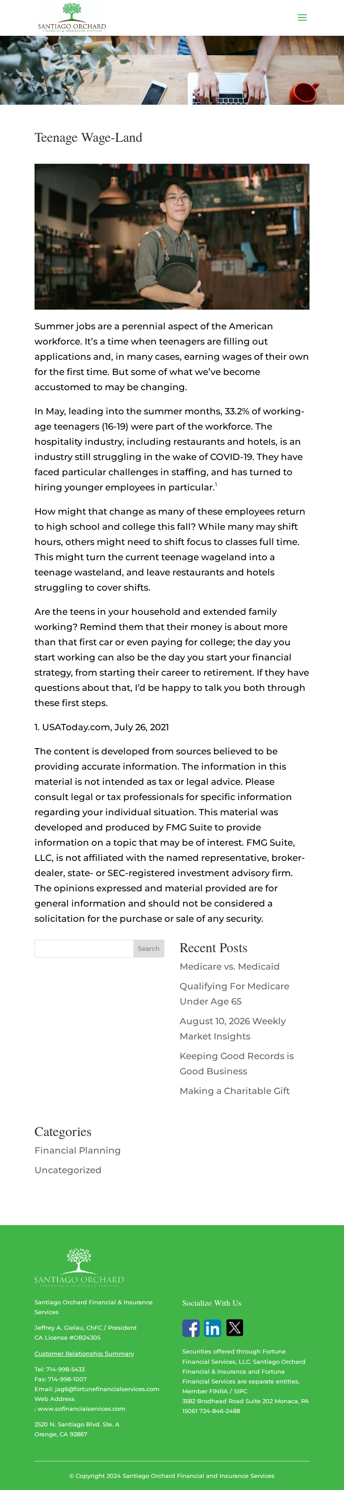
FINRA (218, 1391)
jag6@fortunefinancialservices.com (107, 1388)
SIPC (240, 1391)
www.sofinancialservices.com (81, 1408)
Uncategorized (68, 1170)
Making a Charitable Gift (235, 1091)
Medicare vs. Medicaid (230, 966)
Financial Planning (77, 1150)
